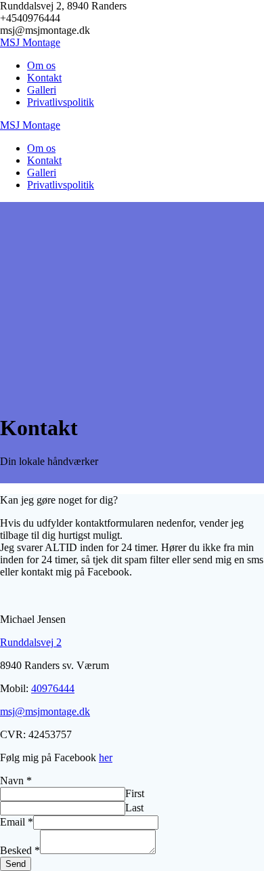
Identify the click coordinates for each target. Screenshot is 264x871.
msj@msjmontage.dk (45, 711)
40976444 (52, 688)
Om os (41, 65)
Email (16, 822)
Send (15, 864)
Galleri (41, 90)
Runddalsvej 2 (31, 642)
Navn (16, 780)
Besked (20, 850)
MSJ (30, 42)
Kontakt (44, 77)
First (134, 793)
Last (134, 807)
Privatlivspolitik (60, 102)
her (105, 757)
